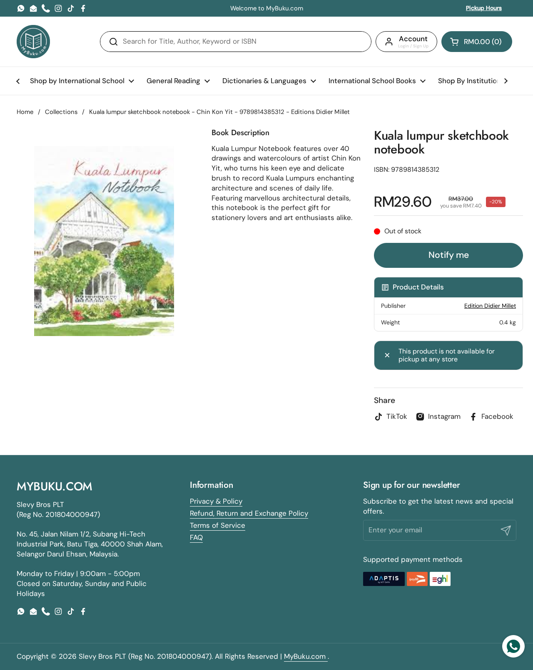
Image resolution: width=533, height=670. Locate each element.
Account (413, 38)
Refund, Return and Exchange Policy (249, 513)
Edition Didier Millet (490, 305)
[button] (476, 41)
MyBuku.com (306, 656)
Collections (61, 112)
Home (25, 112)
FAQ (196, 537)
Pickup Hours (484, 8)
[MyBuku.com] (33, 41)
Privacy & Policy (216, 501)
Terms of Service (217, 525)
